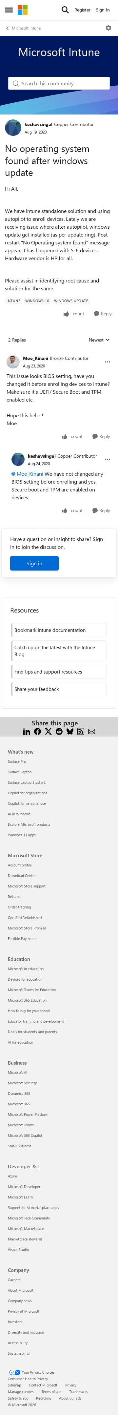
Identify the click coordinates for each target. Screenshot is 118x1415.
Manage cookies (21, 1391)
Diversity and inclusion (26, 1332)
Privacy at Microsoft (23, 1311)
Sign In (103, 10)
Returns (14, 896)
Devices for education (25, 979)
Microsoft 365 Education (27, 1000)
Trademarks (78, 1391)
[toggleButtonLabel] (108, 27)
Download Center (22, 875)
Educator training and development (36, 1021)
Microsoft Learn (20, 1197)
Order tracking (19, 907)
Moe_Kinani (35, 358)
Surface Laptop (19, 771)
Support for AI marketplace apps (33, 1207)
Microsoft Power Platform (28, 1114)
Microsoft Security (22, 1082)
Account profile (20, 865)
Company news (20, 1300)
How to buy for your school (29, 1010)
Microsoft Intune (26, 28)
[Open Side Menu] (9, 10)
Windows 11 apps (22, 834)
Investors (15, 1321)
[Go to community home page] (23, 10)
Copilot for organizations (27, 792)
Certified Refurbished (25, 917)
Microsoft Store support (27, 886)
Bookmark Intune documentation (50, 630)
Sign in (34, 563)
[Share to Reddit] (59, 730)
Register (82, 10)
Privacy (70, 1385)
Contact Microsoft (43, 1385)
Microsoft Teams (21, 1124)
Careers (14, 1279)
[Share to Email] (91, 730)
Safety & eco (18, 1398)
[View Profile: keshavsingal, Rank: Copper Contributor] (13, 127)
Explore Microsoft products (29, 824)
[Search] (65, 10)
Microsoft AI (17, 1072)
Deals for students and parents (32, 1031)
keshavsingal (38, 124)
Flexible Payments (22, 938)
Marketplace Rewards (25, 1239)
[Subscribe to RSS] (80, 730)
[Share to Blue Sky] (70, 730)
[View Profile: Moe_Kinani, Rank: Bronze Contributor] (13, 361)
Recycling (43, 1398)
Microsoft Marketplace (26, 1228)
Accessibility (18, 1342)
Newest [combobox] (99, 340)
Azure (12, 1176)
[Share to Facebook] (37, 730)
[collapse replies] (59, 353)
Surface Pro (17, 761)
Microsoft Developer (24, 1186)
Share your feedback (36, 689)
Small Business (19, 1145)
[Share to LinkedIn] (26, 730)
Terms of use (51, 1391)
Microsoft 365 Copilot (25, 1135)
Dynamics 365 (19, 1093)
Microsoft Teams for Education (32, 989)
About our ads (70, 1398)
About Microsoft (20, 1290)
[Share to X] (48, 730)
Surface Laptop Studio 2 (27, 782)
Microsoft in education (26, 968)
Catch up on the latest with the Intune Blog (54, 650)
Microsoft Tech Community (29, 1218)
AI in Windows (19, 813)
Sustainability (19, 1353)
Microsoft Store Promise (27, 928)
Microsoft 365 (19, 1103)
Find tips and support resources (48, 671)
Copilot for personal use (27, 803)
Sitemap (14, 1385)
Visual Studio (18, 1249)
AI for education (20, 1042)
